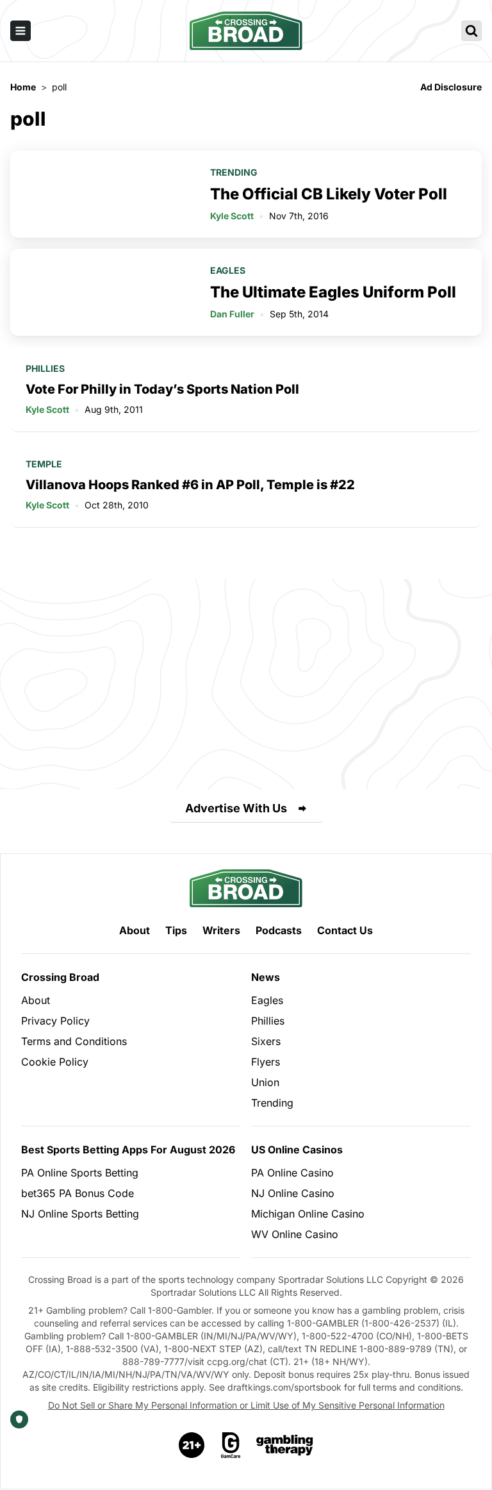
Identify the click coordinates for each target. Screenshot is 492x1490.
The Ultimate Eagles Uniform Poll (333, 292)
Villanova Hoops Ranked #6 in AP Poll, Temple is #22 (190, 484)
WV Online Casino (294, 1234)
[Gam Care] (231, 1445)
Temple (44, 463)
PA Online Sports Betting (79, 1172)
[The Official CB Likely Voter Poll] (102, 194)
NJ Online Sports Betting (80, 1213)
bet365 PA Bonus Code (77, 1193)
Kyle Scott (232, 215)
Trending (234, 172)
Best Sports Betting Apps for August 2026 (128, 1149)
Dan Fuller (232, 313)
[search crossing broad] (471, 31)
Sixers (266, 1041)
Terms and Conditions (74, 1041)
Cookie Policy (54, 1061)
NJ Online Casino (292, 1193)
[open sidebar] (20, 31)
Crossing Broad (60, 977)
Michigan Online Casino (308, 1213)
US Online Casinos (297, 1149)
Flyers (265, 1061)
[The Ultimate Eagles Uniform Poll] (102, 292)
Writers (221, 930)
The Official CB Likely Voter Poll (328, 194)
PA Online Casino (292, 1172)
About (134, 930)
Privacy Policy (55, 1020)
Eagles (227, 270)
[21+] (192, 1445)
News (265, 977)
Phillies (45, 368)
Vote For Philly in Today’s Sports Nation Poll (162, 389)
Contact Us (345, 930)
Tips (176, 930)
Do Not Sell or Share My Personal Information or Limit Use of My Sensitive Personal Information (246, 1405)
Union (265, 1082)
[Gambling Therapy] (284, 1445)
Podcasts (279, 930)
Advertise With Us (236, 808)
